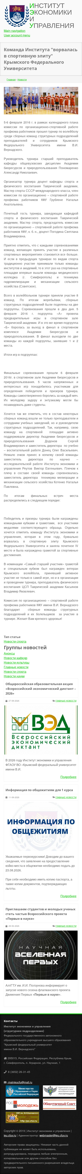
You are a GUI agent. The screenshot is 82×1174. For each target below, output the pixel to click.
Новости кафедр (15, 658)
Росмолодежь (14, 1101)
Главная (11, 79)
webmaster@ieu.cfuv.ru (53, 1135)
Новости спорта (15, 641)
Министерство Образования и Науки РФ (22, 1090)
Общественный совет (56, 1101)
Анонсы (9, 653)
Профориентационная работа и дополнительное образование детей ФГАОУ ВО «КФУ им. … (22, 1117)
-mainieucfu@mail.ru (19, 1082)
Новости (22, 79)
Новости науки (14, 676)
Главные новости (16, 667)
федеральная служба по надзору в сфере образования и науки (58, 1091)
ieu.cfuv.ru (10, 1135)
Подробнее (68, 777)
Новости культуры (16, 662)
